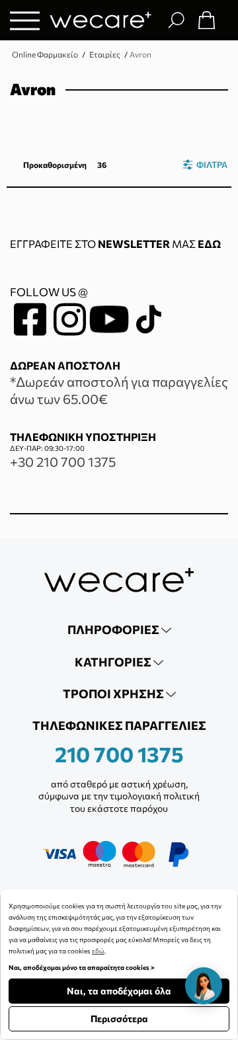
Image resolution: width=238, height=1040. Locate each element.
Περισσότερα (119, 1018)
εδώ (98, 951)
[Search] (176, 20)
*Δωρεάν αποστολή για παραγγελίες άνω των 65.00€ (119, 390)
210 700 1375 (119, 753)
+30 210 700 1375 (63, 461)
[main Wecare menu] (25, 20)
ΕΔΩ (209, 243)
